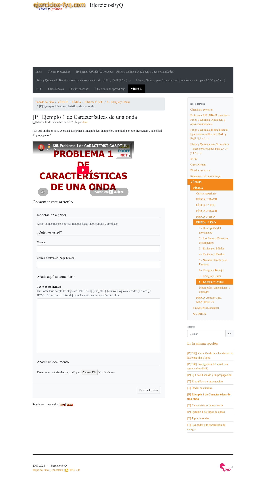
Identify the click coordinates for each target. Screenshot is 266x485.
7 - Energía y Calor (210, 276)
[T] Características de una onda (205, 405)
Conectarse (57, 470)
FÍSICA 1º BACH (206, 199)
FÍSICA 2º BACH (206, 211)
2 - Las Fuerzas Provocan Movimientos (213, 240)
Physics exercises (79, 89)
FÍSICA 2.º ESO (206, 205)
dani (85, 122)
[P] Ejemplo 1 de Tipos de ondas (206, 412)
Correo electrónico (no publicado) (56, 258)
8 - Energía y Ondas (118, 102)
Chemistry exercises (59, 71)
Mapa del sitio (41, 470)
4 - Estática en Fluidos (211, 254)
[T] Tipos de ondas (198, 418)
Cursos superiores (206, 193)
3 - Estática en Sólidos (211, 248)
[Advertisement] (133, 40)
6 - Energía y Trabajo (211, 270)
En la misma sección (202, 343)
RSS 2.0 (74, 470)
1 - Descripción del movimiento (210, 230)
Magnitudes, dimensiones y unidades (214, 289)
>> (229, 333)
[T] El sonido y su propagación (205, 381)
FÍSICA (76, 102)
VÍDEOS (136, 89)
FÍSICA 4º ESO (94, 102)
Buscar (191, 327)
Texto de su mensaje (49, 286)
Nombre (41, 242)
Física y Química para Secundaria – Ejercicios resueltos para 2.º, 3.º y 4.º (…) (180, 80)
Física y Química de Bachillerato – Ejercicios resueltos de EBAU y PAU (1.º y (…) (82, 80)
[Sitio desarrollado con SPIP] (226, 467)
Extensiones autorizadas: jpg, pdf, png (58, 372)
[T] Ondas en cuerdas (199, 388)
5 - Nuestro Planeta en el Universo (213, 262)
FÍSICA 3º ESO (205, 216)
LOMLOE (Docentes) (206, 308)
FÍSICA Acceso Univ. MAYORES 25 (209, 300)
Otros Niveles (56, 89)
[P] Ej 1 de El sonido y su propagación (209, 375)
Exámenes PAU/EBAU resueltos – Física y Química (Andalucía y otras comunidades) (125, 71)
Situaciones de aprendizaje (110, 89)
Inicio (38, 71)
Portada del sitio (44, 102)
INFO (38, 89)
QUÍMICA (199, 313)
